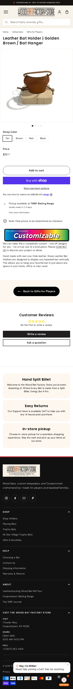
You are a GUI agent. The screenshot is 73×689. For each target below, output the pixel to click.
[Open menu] (6, 12)
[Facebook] (15, 498)
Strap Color (10, 132)
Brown (19, 138)
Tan (7, 138)
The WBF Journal (12, 601)
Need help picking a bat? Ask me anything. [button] (42, 667)
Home (6, 32)
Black (43, 138)
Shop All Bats (10, 518)
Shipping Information (14, 568)
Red (31, 138)
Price (6, 149)
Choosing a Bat (11, 557)
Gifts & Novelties (12, 540)
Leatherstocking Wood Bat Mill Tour (22, 591)
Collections (17, 32)
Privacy (6, 671)
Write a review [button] (36, 334)
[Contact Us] (36, 235)
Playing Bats (9, 523)
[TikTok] (32, 498)
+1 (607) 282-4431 (13, 648)
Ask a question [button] (36, 342)
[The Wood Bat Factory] (36, 11)
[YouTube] (24, 498)
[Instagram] (6, 498)
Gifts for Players (34, 32)
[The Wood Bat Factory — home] (21, 470)
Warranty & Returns (14, 573)
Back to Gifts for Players (39, 291)
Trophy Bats (9, 529)
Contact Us (9, 562)
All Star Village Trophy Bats (18, 534)
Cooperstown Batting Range (18, 596)
